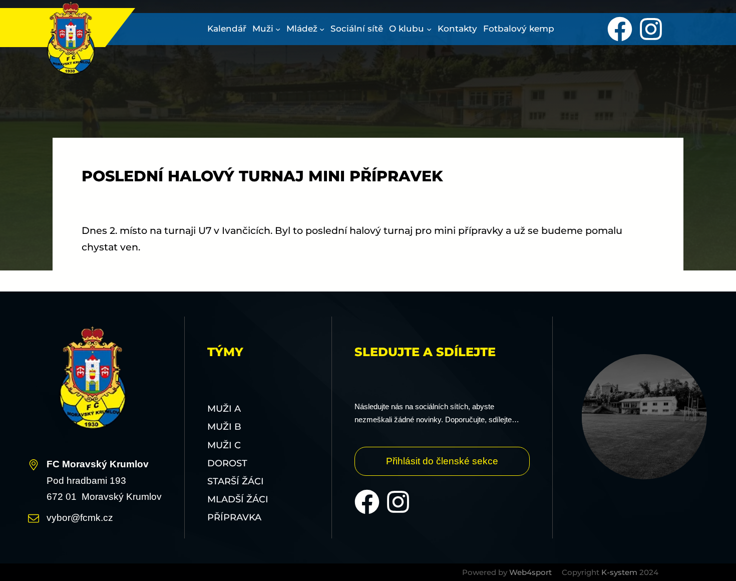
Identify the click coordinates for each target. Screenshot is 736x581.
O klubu (406, 29)
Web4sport (530, 572)
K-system (619, 572)
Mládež (301, 29)
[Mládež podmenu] (321, 29)
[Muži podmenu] (277, 29)
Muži (262, 29)
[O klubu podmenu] (429, 29)
